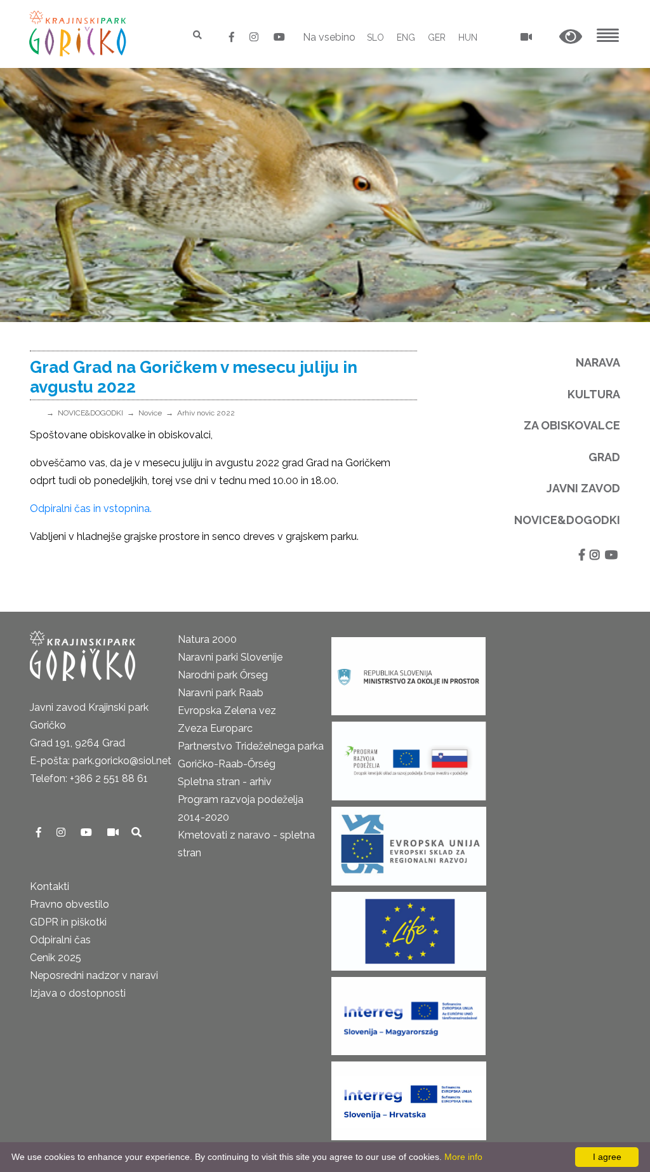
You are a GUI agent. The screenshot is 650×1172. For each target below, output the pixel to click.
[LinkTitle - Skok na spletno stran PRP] (409, 757)
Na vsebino (329, 37)
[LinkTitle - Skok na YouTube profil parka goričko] (279, 37)
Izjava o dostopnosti (78, 993)
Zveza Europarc (215, 728)
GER (437, 37)
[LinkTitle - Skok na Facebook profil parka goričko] (233, 37)
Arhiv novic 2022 (206, 412)
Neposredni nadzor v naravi (94, 975)
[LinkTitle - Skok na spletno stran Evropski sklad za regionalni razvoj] (409, 842)
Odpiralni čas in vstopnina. (91, 508)
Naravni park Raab (220, 693)
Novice (150, 412)
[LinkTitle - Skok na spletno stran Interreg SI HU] (408, 1012)
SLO (375, 37)
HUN (467, 37)
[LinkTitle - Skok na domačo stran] (79, 33)
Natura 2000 (207, 639)
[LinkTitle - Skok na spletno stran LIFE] (409, 927)
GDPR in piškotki (68, 922)
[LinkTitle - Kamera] (114, 832)
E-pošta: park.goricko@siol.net (100, 761)
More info (463, 1157)
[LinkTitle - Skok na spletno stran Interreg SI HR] (409, 1097)
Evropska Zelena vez (227, 710)
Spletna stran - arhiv (225, 782)
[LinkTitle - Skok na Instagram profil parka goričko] (255, 37)
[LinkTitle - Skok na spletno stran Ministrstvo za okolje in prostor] (408, 672)
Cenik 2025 (55, 958)
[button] (570, 37)
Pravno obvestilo (69, 904)
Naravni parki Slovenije (230, 657)
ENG (406, 37)
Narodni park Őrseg (223, 675)
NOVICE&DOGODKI (90, 412)
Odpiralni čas (60, 940)
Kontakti (49, 886)
